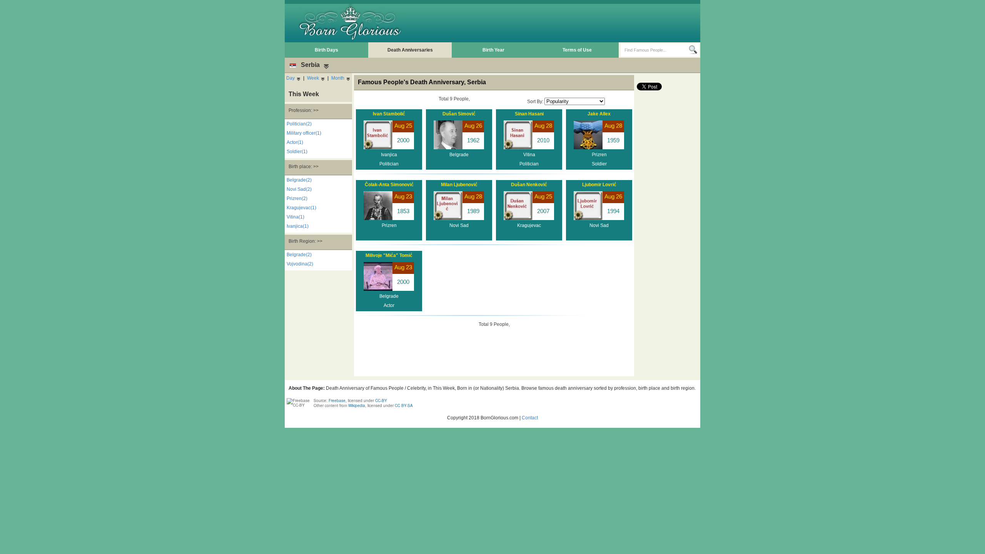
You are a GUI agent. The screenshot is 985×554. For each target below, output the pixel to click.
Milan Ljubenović (459, 184)
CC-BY (381, 400)
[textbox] (655, 50)
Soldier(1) (297, 151)
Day (290, 78)
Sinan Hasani (529, 114)
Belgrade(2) (299, 180)
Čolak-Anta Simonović (389, 184)
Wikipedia (356, 405)
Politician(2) (299, 124)
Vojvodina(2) (300, 264)
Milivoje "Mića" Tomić (389, 255)
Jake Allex (599, 114)
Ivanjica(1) (298, 226)
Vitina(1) (295, 217)
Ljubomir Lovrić (599, 184)
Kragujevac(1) (301, 207)
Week (313, 78)
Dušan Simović (459, 114)
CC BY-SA (404, 405)
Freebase (337, 400)
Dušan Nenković (529, 184)
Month (337, 78)
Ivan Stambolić (389, 114)
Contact (530, 418)
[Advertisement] (558, 23)
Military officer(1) (304, 133)
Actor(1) (295, 142)
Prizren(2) (297, 198)
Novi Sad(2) (299, 189)
